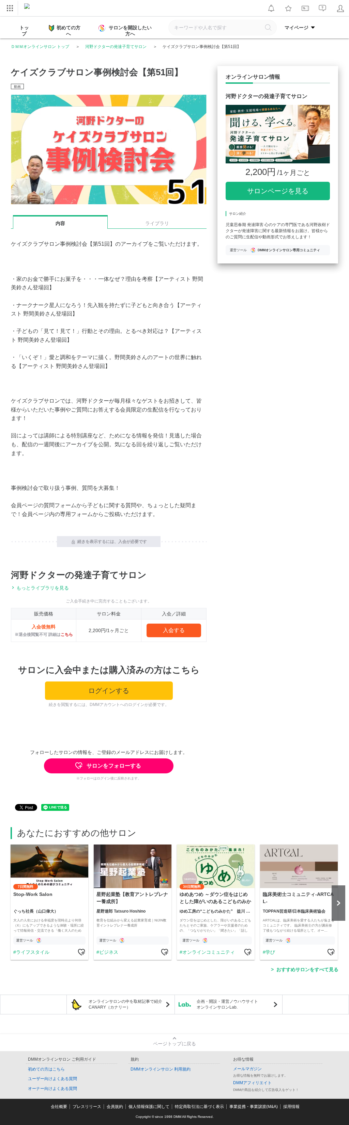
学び (270, 952)
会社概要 (59, 1106)
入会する (174, 630)
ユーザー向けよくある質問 (52, 1078)
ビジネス (108, 952)
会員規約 (115, 1106)
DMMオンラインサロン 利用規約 (161, 1069)
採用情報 (291, 1106)
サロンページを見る (277, 191)
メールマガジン (247, 1068)
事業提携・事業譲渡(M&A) (253, 1106)
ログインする (108, 690)
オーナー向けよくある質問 (52, 1088)
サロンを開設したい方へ (130, 30)
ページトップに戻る (174, 1043)
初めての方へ (68, 30)
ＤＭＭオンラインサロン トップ (40, 46)
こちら (67, 634)
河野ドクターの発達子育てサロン (116, 46)
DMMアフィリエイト (252, 1082)
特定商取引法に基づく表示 (199, 1106)
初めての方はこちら (46, 1069)
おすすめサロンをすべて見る (307, 969)
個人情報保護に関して (148, 1106)
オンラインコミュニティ (208, 952)
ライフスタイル (32, 952)
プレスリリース (87, 1106)
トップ (24, 30)
